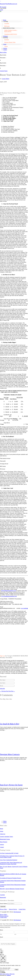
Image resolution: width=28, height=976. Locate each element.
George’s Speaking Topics (6, 836)
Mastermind (3, 897)
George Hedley (5, 78)
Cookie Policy (22, 909)
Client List (2, 834)
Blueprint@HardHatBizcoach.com (8, 3)
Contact (5, 49)
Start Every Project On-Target (11, 785)
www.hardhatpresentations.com (9, 596)
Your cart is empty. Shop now (7, 974)
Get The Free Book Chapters (8, 944)
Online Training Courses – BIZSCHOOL (10, 30)
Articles (5, 48)
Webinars (5, 36)
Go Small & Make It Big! (9, 724)
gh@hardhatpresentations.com (8, 590)
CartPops (8, 975)
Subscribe (3, 906)
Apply (16, 969)
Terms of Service (13, 909)
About (4, 44)
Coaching (6, 23)
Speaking (6, 39)
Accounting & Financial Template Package (10, 878)
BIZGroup (6, 26)
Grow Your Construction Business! (8, 860)
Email (1, 937)
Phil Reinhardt (17, 912)
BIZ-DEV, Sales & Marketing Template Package (12, 888)
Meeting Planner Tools (9, 42)
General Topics (3, 71)
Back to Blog (3, 52)
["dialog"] (14, 965)
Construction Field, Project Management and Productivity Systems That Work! (11, 863)
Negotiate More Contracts (10, 754)
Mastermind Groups (5, 839)
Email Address (3, 903)
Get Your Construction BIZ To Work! (9, 853)
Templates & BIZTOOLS (10, 34)
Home (4, 20)
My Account (3, 7)
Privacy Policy (3, 909)
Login (1, 9)
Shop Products (3, 842)
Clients (6, 46)
